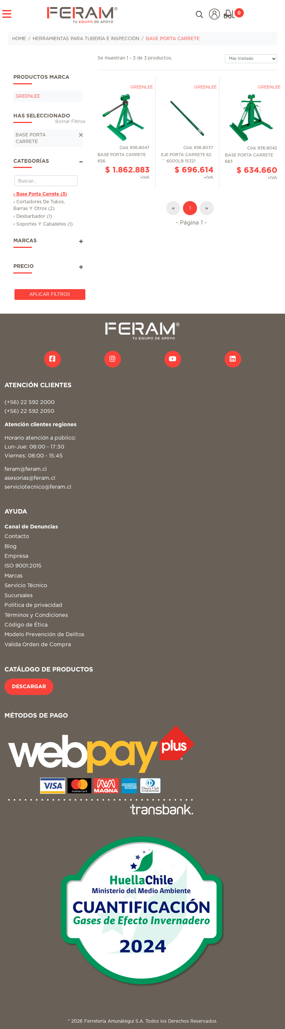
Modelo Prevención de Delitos (44, 634)
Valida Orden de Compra (37, 644)
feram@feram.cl (25, 469)
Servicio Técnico (25, 585)
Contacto (16, 536)
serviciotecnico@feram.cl (37, 487)
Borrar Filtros (70, 121)
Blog (10, 546)
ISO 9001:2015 (23, 566)
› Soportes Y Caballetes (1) (43, 224)
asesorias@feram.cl (29, 478)
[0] (229, 14)
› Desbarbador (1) (32, 216)
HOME (19, 38)
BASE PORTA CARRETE (173, 38)
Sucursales (18, 595)
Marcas (13, 576)
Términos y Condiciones (36, 615)
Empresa (16, 556)
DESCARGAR (29, 686)
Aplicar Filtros (49, 294)
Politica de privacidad (33, 605)
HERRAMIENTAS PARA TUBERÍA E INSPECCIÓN (86, 38)
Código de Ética (26, 625)
